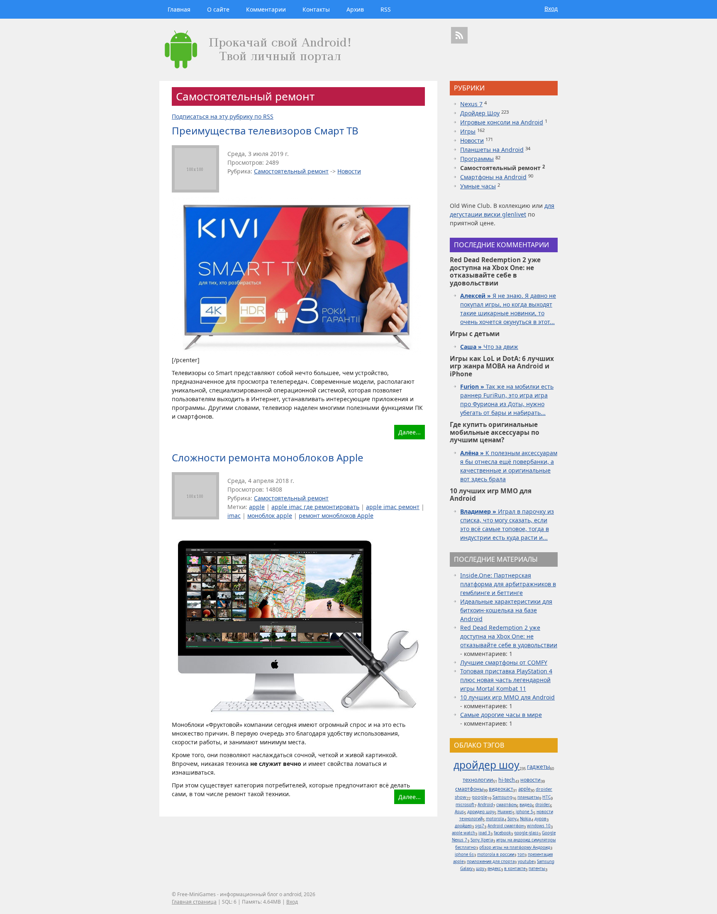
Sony (512, 818)
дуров (540, 818)
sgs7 (479, 826)
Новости (349, 171)
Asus (459, 811)
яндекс (494, 868)
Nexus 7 (471, 104)
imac (234, 515)
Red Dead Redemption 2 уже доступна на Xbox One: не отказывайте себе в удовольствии (508, 636)
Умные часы (478, 186)
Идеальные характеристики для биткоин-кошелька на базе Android (506, 610)
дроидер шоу (480, 811)
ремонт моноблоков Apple (336, 515)
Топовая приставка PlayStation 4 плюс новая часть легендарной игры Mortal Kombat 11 (506, 679)
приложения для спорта (491, 861)
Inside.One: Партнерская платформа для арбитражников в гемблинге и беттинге (508, 584)
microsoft (465, 804)
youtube (526, 861)
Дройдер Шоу (480, 113)
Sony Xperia (482, 840)
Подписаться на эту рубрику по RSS (222, 116)
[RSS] (459, 35)
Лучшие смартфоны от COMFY (503, 662)
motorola (495, 818)
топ (520, 854)
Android (485, 804)
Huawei (505, 811)
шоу (480, 868)
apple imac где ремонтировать (315, 507)
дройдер (463, 826)
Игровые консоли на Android (501, 122)
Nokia (525, 818)
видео (525, 804)
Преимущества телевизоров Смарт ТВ (265, 130)
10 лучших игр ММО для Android (507, 697)
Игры (468, 131)
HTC (546, 797)
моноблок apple (269, 515)
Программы (477, 159)
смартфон (506, 804)
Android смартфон (506, 826)
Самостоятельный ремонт (291, 171)
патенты (537, 868)
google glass (526, 833)
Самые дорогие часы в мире (501, 715)
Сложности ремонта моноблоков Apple (267, 457)
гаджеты (538, 766)
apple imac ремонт (392, 507)
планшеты (528, 797)
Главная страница (194, 901)
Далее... (409, 432)
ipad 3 (484, 833)
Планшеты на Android (492, 150)
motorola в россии (495, 854)
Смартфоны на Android (493, 177)
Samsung (502, 797)
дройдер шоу (486, 765)
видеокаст (501, 789)
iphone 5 (524, 811)
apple (257, 507)
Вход (551, 8)
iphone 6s (464, 854)
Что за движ (489, 347)
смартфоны (469, 788)
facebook (502, 833)
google (479, 797)
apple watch (463, 833)
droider (542, 804)
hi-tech (506, 779)
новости (530, 779)
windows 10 (539, 826)
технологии (478, 779)
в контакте (514, 868)
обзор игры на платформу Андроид (514, 847)
